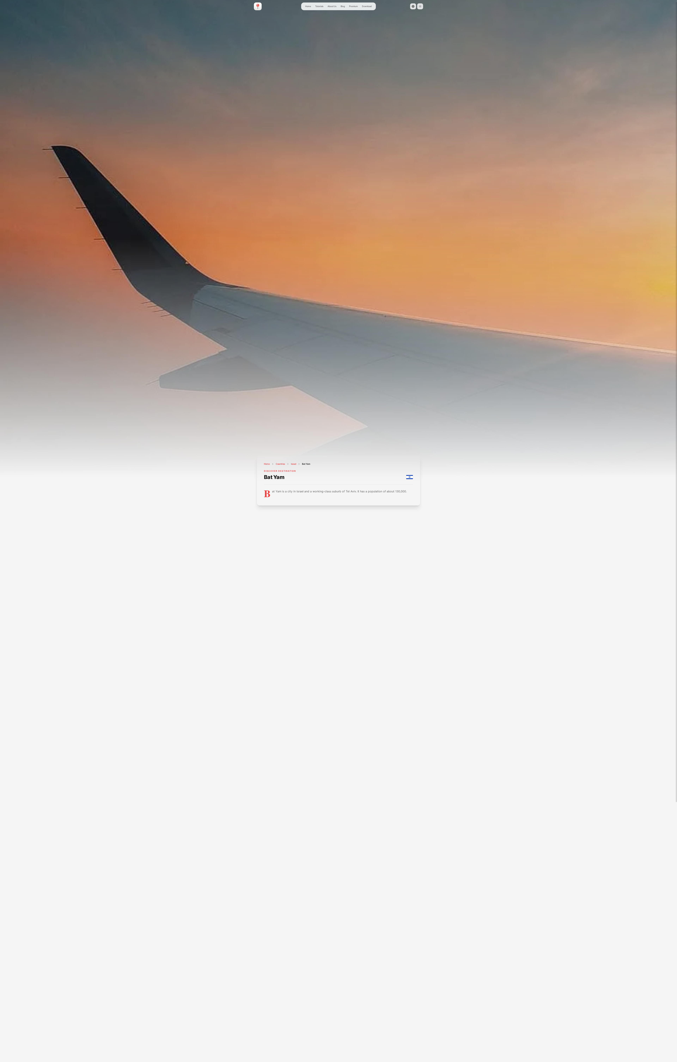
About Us (332, 6)
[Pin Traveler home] (258, 6)
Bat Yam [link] (306, 464)
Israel (293, 464)
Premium (353, 6)
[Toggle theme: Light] (420, 6)
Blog (343, 6)
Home (308, 6)
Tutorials (319, 6)
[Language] (413, 6)
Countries (280, 464)
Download (367, 6)
